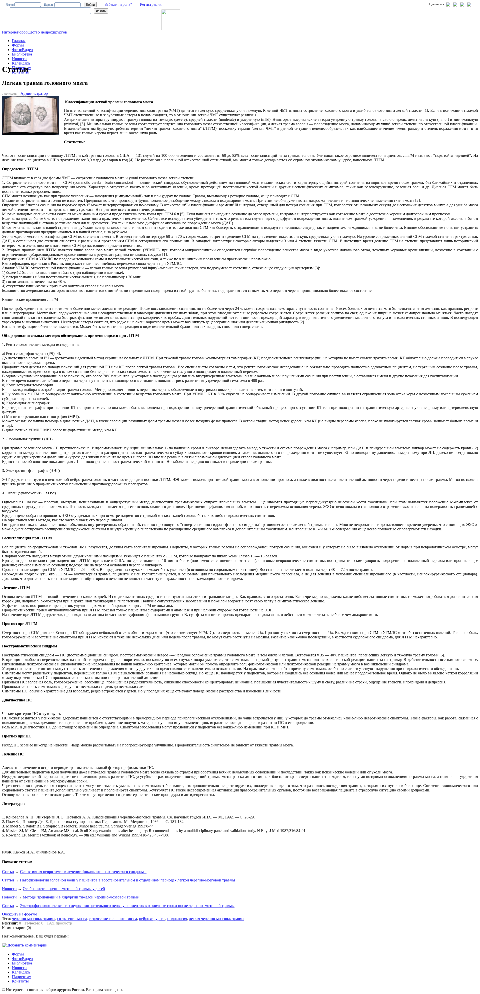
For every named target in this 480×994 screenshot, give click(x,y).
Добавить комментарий (28, 945)
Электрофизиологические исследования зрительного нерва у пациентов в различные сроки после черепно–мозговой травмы (127, 905)
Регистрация (151, 4)
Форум (18, 45)
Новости (19, 59)
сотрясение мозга (72, 918)
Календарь (21, 63)
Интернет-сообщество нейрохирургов (34, 32)
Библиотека (22, 54)
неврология (177, 918)
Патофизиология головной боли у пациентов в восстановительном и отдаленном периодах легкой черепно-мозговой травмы (127, 880)
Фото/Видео (22, 50)
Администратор (34, 93)
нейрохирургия (152, 918)
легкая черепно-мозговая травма (216, 918)
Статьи (8, 871)
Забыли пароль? (118, 4)
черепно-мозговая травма (33, 918)
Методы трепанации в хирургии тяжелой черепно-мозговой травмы (81, 897)
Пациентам (21, 976)
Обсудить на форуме (19, 914)
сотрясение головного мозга (113, 918)
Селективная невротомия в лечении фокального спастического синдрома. (83, 871)
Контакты (20, 981)
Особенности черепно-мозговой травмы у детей (64, 888)
